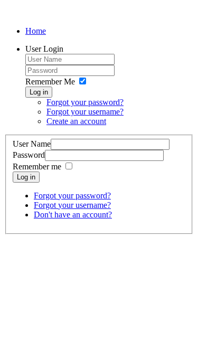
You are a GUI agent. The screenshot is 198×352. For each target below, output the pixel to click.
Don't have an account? (73, 214)
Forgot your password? (85, 102)
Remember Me (50, 81)
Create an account (76, 121)
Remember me (37, 166)
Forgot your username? (85, 111)
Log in (39, 92)
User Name (32, 143)
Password (29, 154)
